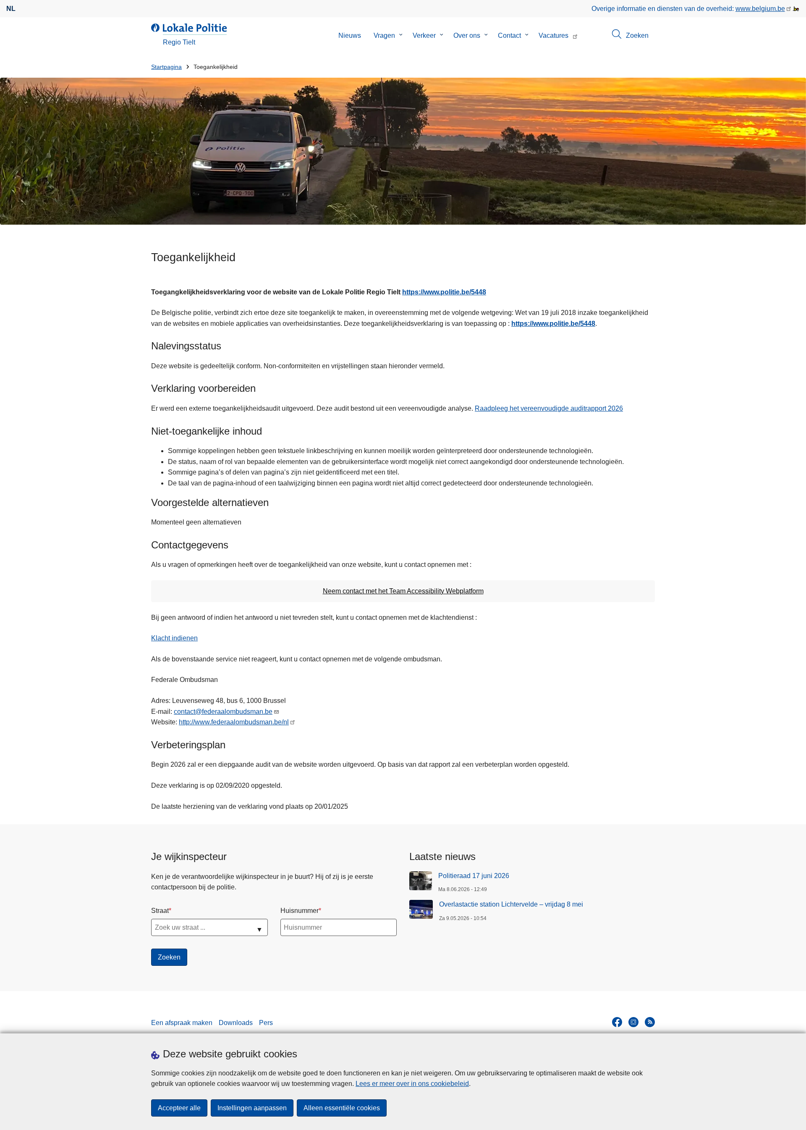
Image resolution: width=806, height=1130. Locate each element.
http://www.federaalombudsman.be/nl (234, 722)
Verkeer (424, 35)
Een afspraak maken (181, 1022)
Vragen (384, 35)
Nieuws (349, 35)
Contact (509, 35)
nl (11, 8)
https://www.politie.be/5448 (444, 292)
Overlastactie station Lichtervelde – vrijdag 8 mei (511, 904)
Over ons (466, 35)
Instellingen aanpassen (252, 1108)
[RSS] (650, 1022)
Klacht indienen (174, 638)
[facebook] (617, 1022)
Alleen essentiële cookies (342, 1108)
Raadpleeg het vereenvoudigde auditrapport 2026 (549, 408)
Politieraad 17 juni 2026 (473, 875)
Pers (266, 1022)
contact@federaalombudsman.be (223, 711)
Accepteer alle (179, 1108)
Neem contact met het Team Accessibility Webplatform (403, 591)
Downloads (236, 1022)
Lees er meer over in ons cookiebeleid (412, 1083)
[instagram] (633, 1022)
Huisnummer (299, 910)
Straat (160, 910)
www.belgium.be (760, 8)
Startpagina (166, 67)
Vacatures (553, 35)
